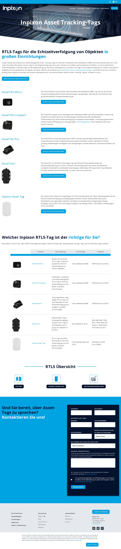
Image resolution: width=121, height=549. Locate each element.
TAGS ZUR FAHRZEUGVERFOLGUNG (94, 386)
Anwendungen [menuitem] (16, 516)
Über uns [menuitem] (67, 516)
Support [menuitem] (40, 516)
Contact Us (114, 8)
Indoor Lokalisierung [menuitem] (18, 525)
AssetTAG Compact (14, 115)
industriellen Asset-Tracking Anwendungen (76, 70)
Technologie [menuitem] (15, 519)
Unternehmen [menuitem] (70, 513)
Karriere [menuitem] (67, 522)
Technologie (81, 8)
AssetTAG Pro (10, 139)
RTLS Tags (19, 386)
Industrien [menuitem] (15, 522)
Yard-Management (83, 122)
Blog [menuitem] (39, 519)
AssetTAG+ (8, 163)
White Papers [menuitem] (42, 524)
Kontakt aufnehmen (101, 512)
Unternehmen (105, 8)
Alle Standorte (96, 524)
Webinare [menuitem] (41, 527)
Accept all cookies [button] (92, 544)
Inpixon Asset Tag (13, 196)
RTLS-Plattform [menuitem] (16, 513)
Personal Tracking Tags (56, 386)
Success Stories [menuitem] (42, 522)
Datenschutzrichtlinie (91, 474)
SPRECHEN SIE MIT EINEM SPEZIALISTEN (15, 79)
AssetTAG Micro (12, 92)
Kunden (88, 8)
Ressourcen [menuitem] (42, 513)
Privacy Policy (78, 540)
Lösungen (73, 8)
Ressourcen (95, 8)
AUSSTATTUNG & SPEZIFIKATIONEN (53, 102)
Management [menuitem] (69, 519)
